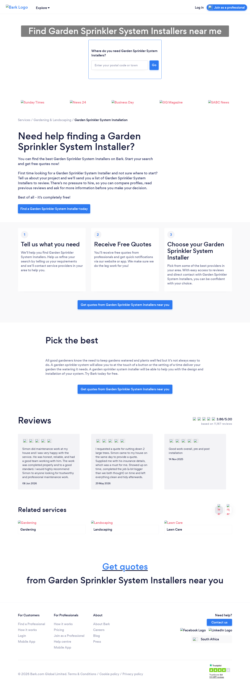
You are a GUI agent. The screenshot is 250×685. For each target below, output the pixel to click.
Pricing (59, 630)
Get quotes (125, 566)
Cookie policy (109, 674)
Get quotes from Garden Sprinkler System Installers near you (125, 305)
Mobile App (26, 641)
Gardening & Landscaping (52, 120)
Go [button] (154, 65)
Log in (199, 7)
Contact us (219, 622)
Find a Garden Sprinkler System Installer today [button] (54, 209)
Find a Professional (31, 624)
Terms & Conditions (82, 674)
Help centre (62, 641)
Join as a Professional (69, 636)
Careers (99, 630)
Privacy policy (132, 674)
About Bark (101, 624)
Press (97, 641)
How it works (27, 630)
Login (22, 636)
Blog (96, 636)
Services (24, 120)
